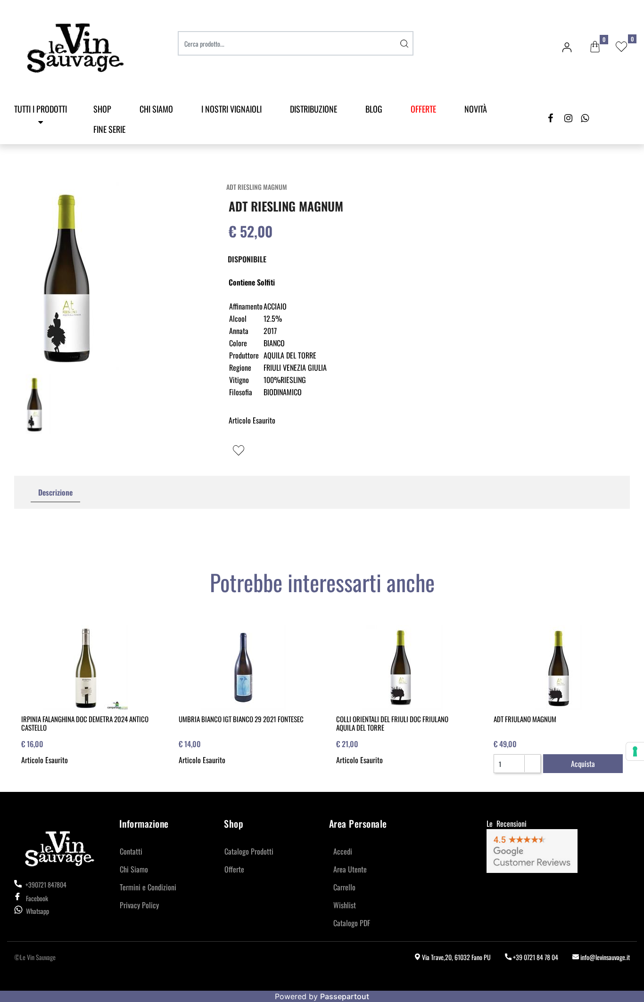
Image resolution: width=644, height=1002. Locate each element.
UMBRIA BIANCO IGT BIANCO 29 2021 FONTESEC (241, 719)
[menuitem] (423, 109)
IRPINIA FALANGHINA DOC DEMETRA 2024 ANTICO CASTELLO (85, 723)
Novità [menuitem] (475, 109)
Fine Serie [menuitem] (109, 129)
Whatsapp (37, 911)
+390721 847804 (45, 884)
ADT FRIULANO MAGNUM (525, 719)
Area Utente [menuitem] (350, 869)
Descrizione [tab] (55, 492)
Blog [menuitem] (373, 109)
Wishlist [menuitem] (344, 905)
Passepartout (344, 996)
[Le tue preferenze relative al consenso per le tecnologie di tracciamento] (635, 751)
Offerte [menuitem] (234, 869)
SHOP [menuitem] (102, 109)
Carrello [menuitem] (344, 887)
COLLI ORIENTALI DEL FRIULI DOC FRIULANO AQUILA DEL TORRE (392, 723)
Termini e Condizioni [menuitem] (148, 887)
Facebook (37, 898)
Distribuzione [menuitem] (313, 109)
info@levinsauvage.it (604, 957)
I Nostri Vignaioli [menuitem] (231, 109)
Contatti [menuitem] (131, 851)
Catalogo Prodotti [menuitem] (248, 851)
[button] (404, 43)
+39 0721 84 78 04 (535, 957)
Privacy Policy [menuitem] (139, 905)
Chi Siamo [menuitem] (156, 109)
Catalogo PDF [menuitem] (351, 923)
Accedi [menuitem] (342, 851)
